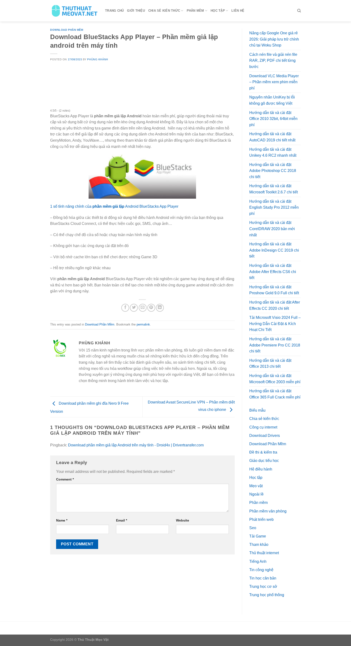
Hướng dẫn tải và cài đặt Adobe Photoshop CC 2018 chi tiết (272, 171)
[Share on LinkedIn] (160, 308)
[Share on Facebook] (125, 308)
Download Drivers (264, 436)
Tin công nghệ (261, 570)
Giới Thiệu (136, 10)
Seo (252, 528)
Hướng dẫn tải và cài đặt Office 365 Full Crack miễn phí (274, 394)
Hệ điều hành (260, 469)
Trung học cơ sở (263, 586)
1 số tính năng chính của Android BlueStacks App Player (114, 206)
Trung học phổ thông (266, 595)
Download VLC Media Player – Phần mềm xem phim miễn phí (274, 82)
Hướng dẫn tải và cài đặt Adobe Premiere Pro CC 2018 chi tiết (274, 345)
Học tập (218, 10)
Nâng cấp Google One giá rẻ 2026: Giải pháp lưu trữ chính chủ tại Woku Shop (274, 39)
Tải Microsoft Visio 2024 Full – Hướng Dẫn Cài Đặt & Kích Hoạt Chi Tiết (275, 323)
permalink (143, 324)
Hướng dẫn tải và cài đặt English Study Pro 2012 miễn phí (274, 207)
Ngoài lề (256, 494)
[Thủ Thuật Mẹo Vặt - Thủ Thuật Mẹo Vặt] (74, 11)
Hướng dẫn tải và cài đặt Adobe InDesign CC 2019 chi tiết (274, 250)
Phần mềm (195, 10)
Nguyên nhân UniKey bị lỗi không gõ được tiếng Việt (272, 100)
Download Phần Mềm (66, 29)
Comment (65, 479)
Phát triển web (261, 519)
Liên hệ (237, 10)
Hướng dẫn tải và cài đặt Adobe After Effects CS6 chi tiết (272, 272)
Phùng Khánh (97, 59)
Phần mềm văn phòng (268, 511)
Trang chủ (114, 10)
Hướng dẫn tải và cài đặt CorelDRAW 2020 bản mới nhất (272, 229)
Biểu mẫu (257, 410)
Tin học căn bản (262, 578)
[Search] (299, 10)
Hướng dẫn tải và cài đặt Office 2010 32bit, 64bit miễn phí (273, 119)
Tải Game (257, 536)
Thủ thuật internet (264, 553)
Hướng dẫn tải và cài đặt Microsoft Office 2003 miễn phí (274, 379)
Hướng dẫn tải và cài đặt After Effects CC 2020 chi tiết (274, 305)
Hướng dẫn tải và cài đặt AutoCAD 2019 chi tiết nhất (272, 137)
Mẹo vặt (256, 486)
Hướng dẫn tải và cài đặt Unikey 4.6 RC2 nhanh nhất (272, 152)
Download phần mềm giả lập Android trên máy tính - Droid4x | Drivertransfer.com (136, 445)
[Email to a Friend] (143, 308)
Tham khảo (258, 545)
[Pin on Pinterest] (151, 308)
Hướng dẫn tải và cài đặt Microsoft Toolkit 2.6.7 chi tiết (273, 189)
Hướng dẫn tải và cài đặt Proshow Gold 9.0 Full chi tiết (274, 290)
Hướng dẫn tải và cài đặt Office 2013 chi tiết (270, 363)
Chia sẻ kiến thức (164, 10)
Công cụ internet (263, 427)
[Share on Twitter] (134, 308)
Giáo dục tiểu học (264, 461)
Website (182, 520)
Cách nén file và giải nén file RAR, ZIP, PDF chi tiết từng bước (273, 60)
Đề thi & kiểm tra (263, 452)
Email (121, 520)
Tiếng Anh (257, 561)
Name (61, 520)
